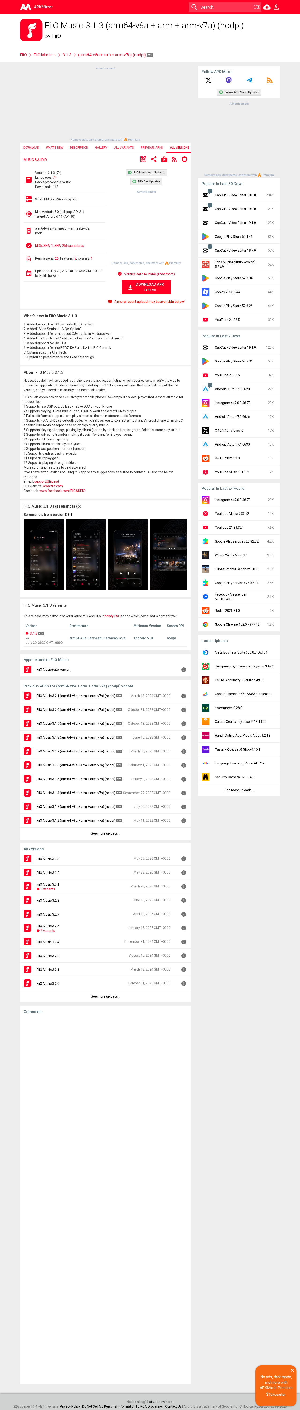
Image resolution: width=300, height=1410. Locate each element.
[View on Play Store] (164, 159)
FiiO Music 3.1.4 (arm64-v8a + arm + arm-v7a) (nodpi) (76, 793)
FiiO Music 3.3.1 (48, 884)
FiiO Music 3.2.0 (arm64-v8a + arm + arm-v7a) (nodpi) (76, 710)
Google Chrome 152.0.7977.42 (237, 624)
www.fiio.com (53, 486)
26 (57, 258)
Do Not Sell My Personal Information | (110, 1406)
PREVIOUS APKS (152, 147)
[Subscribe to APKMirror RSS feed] (270, 82)
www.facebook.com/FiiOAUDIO (62, 491)
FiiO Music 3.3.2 (48, 873)
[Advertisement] (105, 103)
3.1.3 (67, 54)
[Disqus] (105, 1199)
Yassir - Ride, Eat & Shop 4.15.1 (237, 749)
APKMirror (43, 6)
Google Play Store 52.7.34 (234, 278)
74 (55, 177)
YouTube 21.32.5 (227, 320)
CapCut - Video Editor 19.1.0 (235, 223)
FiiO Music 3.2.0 (48, 984)
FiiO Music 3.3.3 (48, 859)
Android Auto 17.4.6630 (232, 444)
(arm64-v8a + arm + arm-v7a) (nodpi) (112, 54)
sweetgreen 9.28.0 (228, 708)
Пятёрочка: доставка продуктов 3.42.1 (244, 666)
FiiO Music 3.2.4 (48, 942)
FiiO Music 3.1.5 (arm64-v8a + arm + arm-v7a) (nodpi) (76, 779)
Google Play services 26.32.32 (237, 541)
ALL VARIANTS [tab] (124, 147)
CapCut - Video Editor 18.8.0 (235, 195)
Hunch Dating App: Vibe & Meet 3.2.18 (242, 735)
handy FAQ (112, 616)
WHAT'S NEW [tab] (54, 147)
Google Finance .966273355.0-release (242, 694)
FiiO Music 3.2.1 (48, 970)
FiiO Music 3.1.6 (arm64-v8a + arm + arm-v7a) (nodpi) (76, 765)
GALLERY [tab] (101, 147)
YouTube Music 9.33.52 (232, 472)
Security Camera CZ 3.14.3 (234, 777)
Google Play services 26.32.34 (237, 583)
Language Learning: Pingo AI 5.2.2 (240, 763)
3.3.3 (68, 514)
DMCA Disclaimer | (151, 1406)
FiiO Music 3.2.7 (48, 914)
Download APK (150, 287)
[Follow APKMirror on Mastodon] (229, 82)
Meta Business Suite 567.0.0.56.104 (241, 652)
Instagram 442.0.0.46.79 (233, 403)
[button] (143, 159)
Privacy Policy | (71, 1406)
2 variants (48, 930)
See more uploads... (105, 833)
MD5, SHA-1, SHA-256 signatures (59, 245)
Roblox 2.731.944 (227, 292)
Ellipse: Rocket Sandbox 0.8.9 (236, 569)
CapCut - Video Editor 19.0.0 (235, 209)
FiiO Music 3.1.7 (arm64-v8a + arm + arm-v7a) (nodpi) (76, 751)
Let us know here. (160, 1402)
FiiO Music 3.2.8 (48, 900)
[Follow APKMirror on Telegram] (249, 82)
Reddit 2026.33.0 (227, 458)
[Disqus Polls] (105, 1077)
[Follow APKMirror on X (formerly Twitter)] (208, 82)
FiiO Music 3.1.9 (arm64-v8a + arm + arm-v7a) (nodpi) (76, 723)
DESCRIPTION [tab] (79, 147)
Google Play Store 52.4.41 (234, 237)
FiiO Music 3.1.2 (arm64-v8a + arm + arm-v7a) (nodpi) (76, 820)
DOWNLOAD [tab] (31, 147)
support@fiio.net (46, 481)
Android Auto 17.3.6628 (232, 389)
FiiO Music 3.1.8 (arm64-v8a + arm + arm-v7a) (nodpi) (76, 737)
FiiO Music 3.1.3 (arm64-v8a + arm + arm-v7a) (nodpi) (76, 807)
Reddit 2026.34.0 (227, 611)
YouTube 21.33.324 (229, 527)
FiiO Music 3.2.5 (48, 926)
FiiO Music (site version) (54, 669)
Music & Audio (35, 160)
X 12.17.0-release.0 (229, 430)
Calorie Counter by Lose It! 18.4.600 (240, 722)
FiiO (56, 36)
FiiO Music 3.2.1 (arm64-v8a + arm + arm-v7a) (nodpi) (76, 696)
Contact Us (173, 1406)
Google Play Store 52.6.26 (234, 306)
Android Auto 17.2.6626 (232, 417)
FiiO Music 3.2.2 (48, 956)
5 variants (48, 889)
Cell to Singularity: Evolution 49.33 (239, 680)
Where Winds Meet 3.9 (231, 555)
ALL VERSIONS (179, 147)
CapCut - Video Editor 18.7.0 (235, 250)
